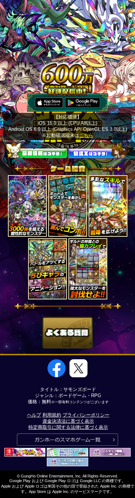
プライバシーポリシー (86, 415)
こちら (86, 135)
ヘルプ (34, 415)
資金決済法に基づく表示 (68, 421)
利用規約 (51, 415)
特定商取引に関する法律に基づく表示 (68, 427)
